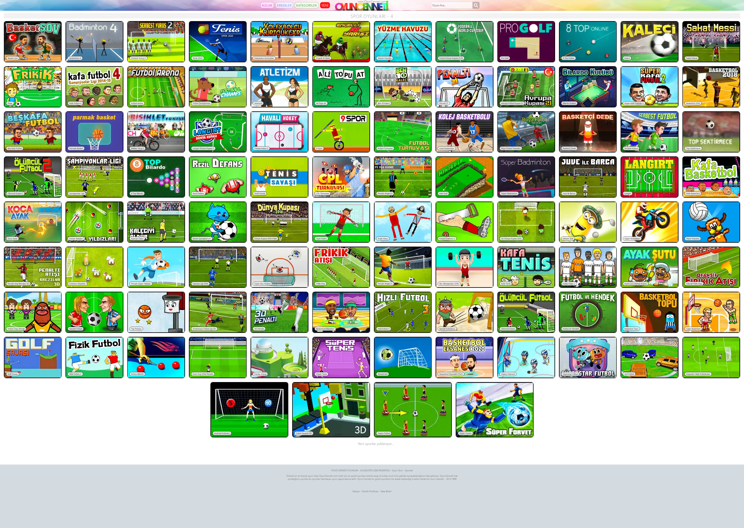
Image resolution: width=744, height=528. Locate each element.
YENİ (325, 5)
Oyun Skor (397, 470)
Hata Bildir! (386, 491)
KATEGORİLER (306, 5)
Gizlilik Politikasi (370, 491)
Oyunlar (409, 470)
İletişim (356, 491)
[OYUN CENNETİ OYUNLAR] (362, 9)
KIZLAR (267, 5)
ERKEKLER (284, 5)
